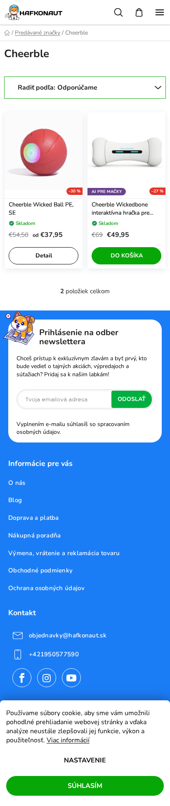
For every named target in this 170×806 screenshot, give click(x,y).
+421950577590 (54, 654)
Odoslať (132, 399)
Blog (15, 500)
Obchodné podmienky (40, 570)
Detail (43, 255)
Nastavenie (85, 760)
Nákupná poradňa (34, 535)
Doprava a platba (33, 518)
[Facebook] (21, 677)
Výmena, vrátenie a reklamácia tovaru (64, 553)
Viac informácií (68, 740)
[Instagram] (46, 677)
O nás (17, 483)
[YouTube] (71, 677)
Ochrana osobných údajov (46, 588)
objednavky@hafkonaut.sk (67, 635)
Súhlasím (85, 785)
